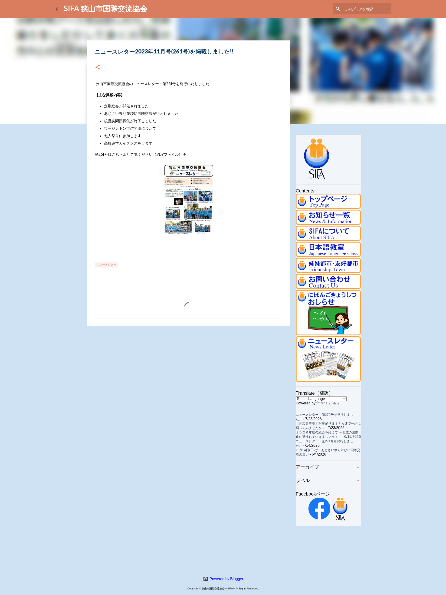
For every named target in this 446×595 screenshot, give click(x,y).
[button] (97, 67)
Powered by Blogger (226, 579)
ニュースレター (106, 264)
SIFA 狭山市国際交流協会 (106, 8)
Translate (332, 403)
